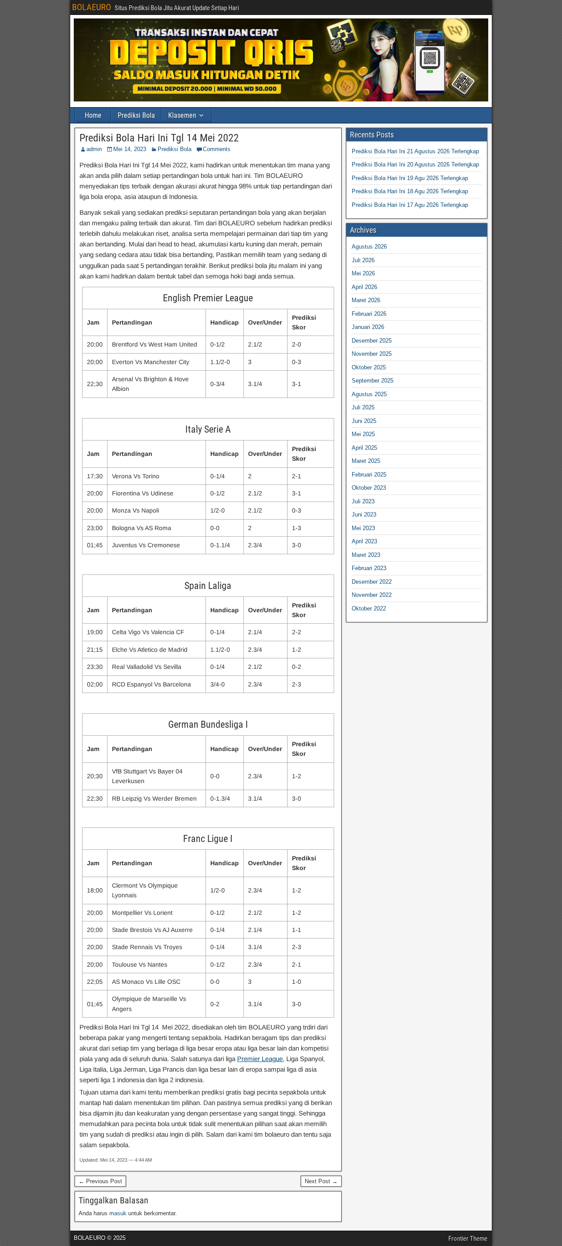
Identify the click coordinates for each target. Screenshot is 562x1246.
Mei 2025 (363, 434)
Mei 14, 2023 (129, 149)
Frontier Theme (467, 1238)
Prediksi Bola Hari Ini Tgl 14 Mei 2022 (159, 138)
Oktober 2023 (369, 487)
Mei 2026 (363, 273)
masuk (117, 1213)
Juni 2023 (364, 514)
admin (94, 149)
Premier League (260, 1058)
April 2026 (364, 287)
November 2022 (372, 595)
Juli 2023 (363, 501)
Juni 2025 (364, 421)
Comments (217, 149)
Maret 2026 (366, 300)
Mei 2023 (363, 528)
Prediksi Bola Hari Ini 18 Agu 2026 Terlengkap (410, 191)
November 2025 (372, 353)
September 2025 (372, 380)
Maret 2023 (366, 555)
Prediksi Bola (136, 115)
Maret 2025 (366, 461)
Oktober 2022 (369, 608)
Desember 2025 (372, 340)
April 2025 (364, 447)
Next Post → (321, 1181)
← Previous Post (100, 1181)
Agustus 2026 (369, 246)
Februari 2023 (369, 568)
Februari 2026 (369, 314)
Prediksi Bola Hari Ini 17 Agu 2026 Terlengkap (410, 205)
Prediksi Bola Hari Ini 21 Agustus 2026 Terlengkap (415, 151)
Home (93, 115)
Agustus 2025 (369, 394)
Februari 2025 (369, 474)
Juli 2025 (363, 407)
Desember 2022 (372, 581)
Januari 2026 (368, 327)
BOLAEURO (91, 7)
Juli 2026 (363, 260)
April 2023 (364, 541)
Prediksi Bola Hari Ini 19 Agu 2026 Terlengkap (410, 178)
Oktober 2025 (369, 367)
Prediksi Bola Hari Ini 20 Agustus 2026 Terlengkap (415, 164)
